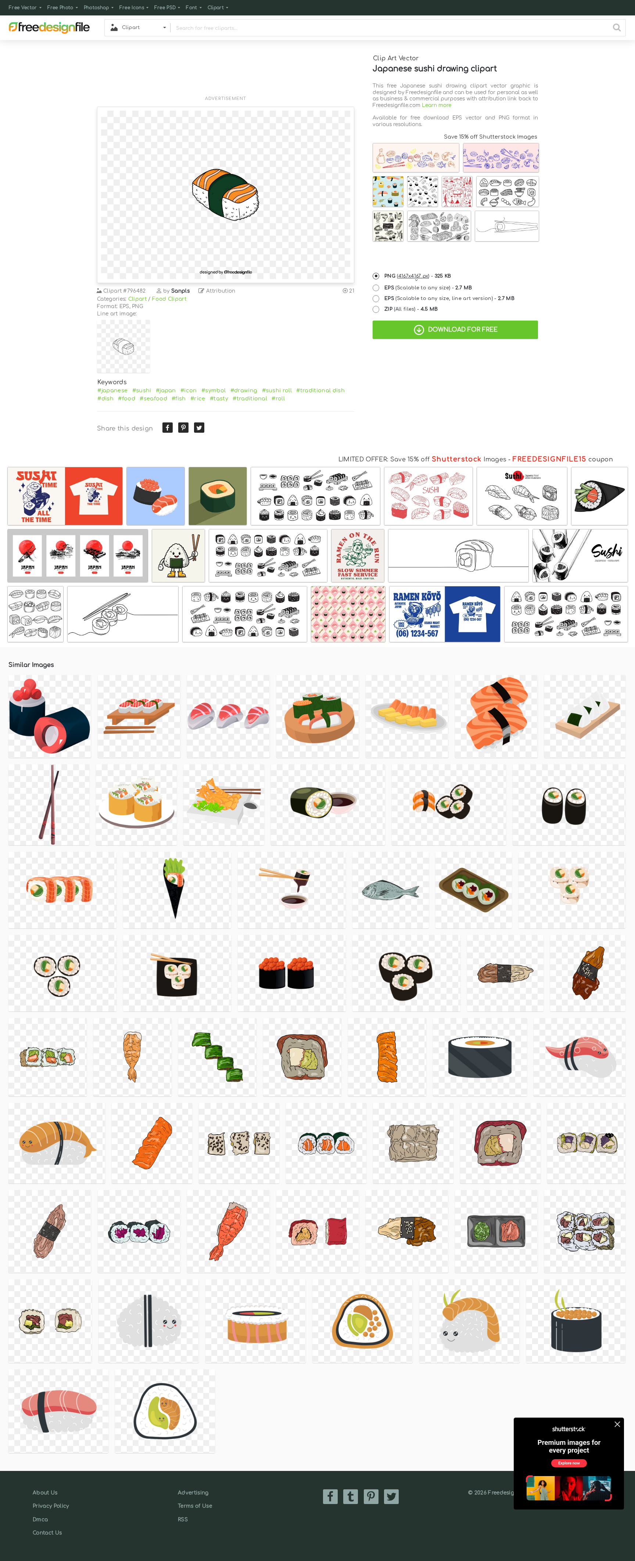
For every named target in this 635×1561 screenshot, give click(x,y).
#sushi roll (277, 390)
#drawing (244, 390)
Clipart (216, 7)
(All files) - (411, 309)
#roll (278, 398)
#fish (179, 398)
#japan (166, 390)
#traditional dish (320, 390)
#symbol (213, 390)
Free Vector (23, 7)
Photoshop (96, 7)
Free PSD (165, 7)
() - (417, 276)
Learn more (436, 105)
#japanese (112, 390)
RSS (183, 1519)
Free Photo (60, 7)
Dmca (40, 1519)
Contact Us (47, 1533)
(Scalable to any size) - (428, 287)
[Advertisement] (225, 72)
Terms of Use (195, 1506)
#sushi (141, 390)
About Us (45, 1493)
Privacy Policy (51, 1506)
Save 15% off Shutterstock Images (490, 137)
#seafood (153, 398)
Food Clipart (169, 299)
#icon (188, 390)
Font (191, 7)
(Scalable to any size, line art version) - (449, 298)
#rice (197, 398)
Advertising (193, 1493)
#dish (105, 398)
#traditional (250, 398)
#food (126, 398)
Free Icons (131, 7)
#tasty (219, 398)
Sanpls (180, 291)
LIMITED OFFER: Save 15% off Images (422, 459)
